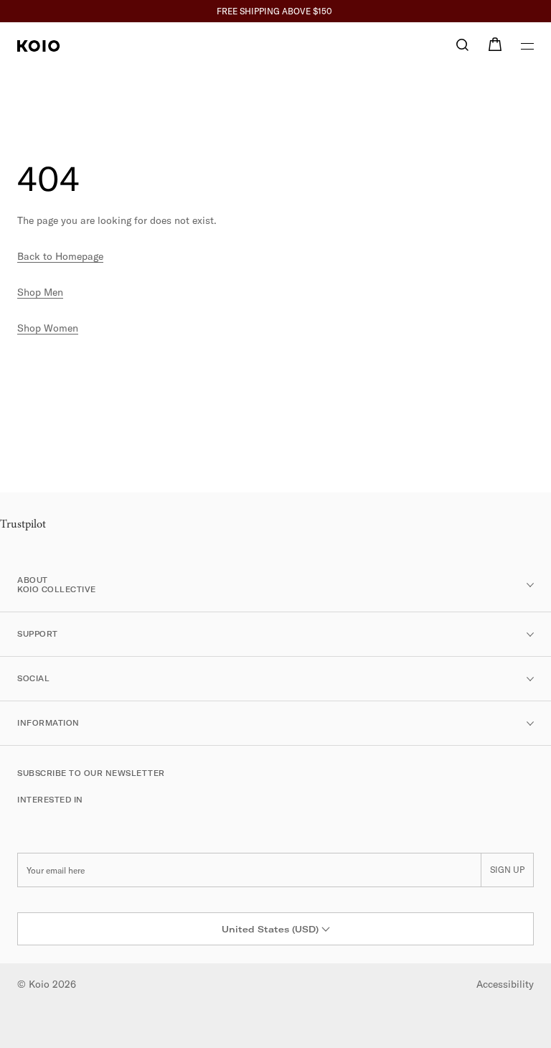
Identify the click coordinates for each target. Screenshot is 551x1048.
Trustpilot (23, 524)
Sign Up (507, 869)
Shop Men (40, 292)
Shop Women (47, 328)
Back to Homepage (60, 256)
